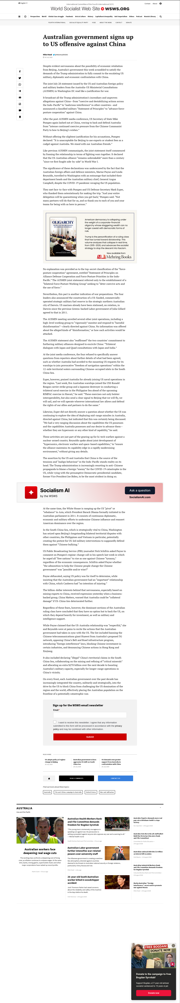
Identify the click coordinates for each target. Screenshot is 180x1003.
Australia (47, 792)
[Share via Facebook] (20, 71)
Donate (129, 22)
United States (91, 792)
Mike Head (47, 54)
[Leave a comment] (20, 110)
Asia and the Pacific (23, 812)
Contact (147, 3)
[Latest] (25, 17)
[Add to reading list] (20, 117)
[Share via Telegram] (20, 91)
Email (55, 710)
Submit (90, 737)
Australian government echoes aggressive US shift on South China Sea (84, 762)
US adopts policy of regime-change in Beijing (55, 761)
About (155, 3)
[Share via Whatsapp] (20, 84)
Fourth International (57, 22)
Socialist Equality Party (78, 22)
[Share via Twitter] (20, 78)
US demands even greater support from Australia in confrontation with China (111, 762)
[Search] (161, 17)
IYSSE (94, 22)
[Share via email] (20, 97)
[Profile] (161, 4)
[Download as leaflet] (20, 104)
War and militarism (107, 792)
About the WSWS (106, 22)
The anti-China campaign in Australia (68, 792)
